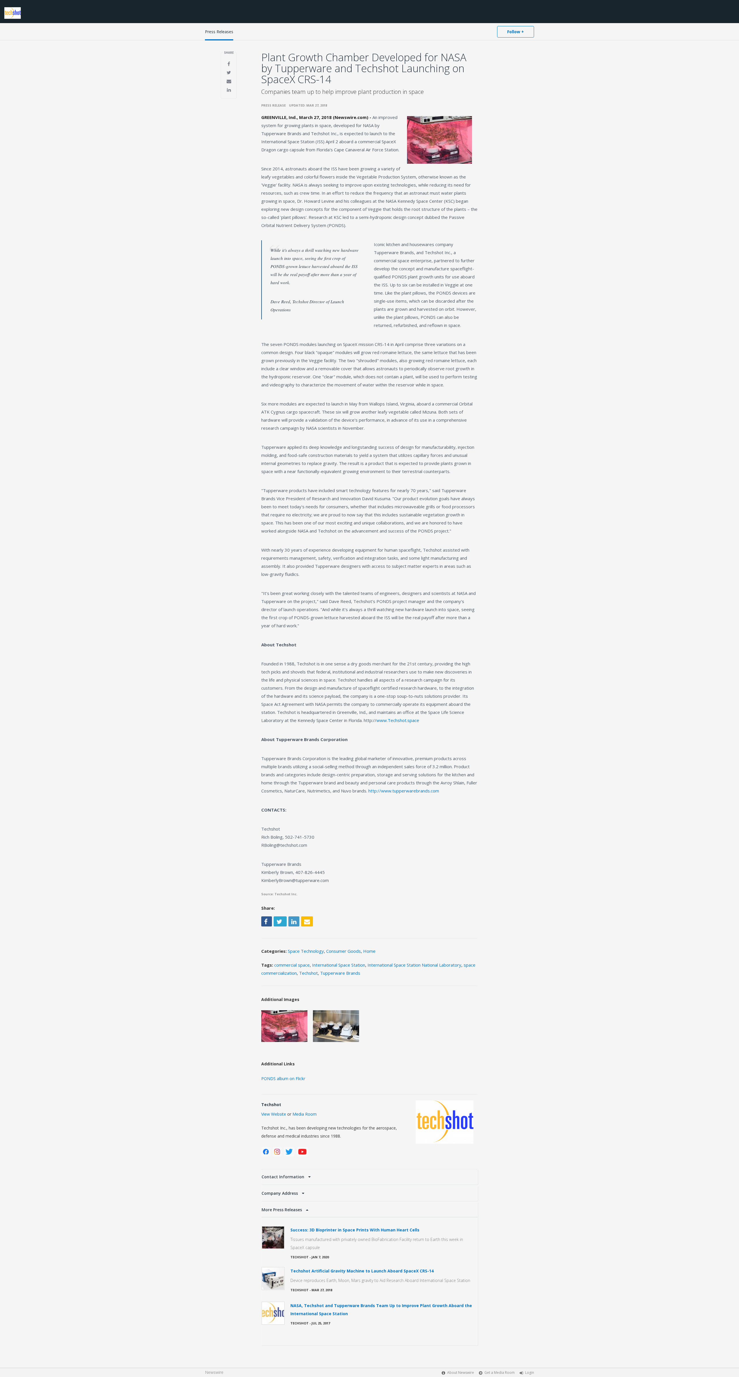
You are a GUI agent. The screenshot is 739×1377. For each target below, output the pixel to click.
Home (369, 951)
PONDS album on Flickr (283, 1078)
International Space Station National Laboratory (414, 965)
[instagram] (277, 1151)
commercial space (292, 965)
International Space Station (338, 965)
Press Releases (219, 31)
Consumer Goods (343, 951)
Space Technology (306, 951)
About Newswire (460, 1372)
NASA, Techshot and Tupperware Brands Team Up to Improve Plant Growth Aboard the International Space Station (381, 1309)
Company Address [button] (280, 1193)
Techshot (308, 973)
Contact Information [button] (283, 1176)
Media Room (304, 1114)
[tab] (369, 1177)
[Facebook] (265, 1151)
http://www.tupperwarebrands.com (403, 791)
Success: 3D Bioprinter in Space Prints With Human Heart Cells (354, 1230)
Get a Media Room (499, 1372)
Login (529, 1372)
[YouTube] (302, 1151)
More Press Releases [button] (282, 1209)
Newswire (214, 1372)
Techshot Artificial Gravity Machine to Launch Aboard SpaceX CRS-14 (362, 1271)
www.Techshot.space (397, 720)
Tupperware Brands (340, 973)
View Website (273, 1114)
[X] (289, 1151)
